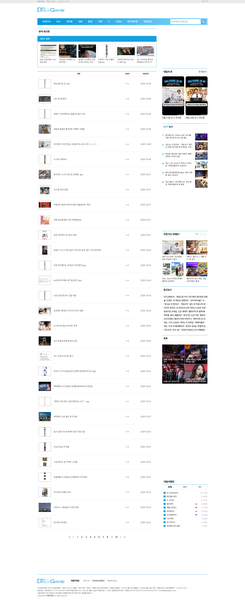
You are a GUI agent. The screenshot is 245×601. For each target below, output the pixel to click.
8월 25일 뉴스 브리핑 (171, 118)
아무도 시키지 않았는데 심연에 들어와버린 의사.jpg (75, 371)
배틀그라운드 (170, 508)
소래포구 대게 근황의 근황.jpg (106, 61)
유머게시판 (132, 22)
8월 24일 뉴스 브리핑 (195, 118)
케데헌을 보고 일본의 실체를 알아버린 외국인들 (73, 386)
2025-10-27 (146, 174)
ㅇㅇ (127, 84)
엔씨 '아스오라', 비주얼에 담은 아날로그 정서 (171, 258)
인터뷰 (69, 22)
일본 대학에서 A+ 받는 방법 (65, 235)
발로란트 (168, 504)
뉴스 (58, 22)
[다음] (120, 537)
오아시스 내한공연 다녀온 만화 (66, 507)
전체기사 (46, 22)
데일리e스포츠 (51, 1)
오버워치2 (169, 511)
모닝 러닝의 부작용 (61, 447)
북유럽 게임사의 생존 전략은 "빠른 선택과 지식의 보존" (178, 155)
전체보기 (202, 72)
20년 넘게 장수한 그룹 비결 (65, 296)
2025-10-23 (146, 356)
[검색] (203, 21)
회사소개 (205, 1)
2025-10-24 (146, 250)
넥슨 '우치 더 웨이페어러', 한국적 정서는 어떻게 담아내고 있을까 (186, 326)
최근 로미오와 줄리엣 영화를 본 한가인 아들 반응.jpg (145, 61)
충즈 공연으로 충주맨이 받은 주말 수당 (69, 432)
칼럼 (90, 22)
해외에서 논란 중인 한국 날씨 (65, 417)
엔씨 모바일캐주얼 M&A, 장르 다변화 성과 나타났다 (178, 174)
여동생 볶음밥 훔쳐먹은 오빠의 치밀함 (69, 129)
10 (116, 537)
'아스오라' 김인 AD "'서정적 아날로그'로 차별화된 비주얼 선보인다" (186, 330)
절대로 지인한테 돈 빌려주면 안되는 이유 (86, 61)
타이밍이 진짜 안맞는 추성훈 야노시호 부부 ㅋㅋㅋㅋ (75, 144)
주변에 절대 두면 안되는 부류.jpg (125, 61)
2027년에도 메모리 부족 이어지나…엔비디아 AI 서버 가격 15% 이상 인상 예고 (186, 319)
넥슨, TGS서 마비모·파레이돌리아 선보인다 (172, 280)
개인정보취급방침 (98, 581)
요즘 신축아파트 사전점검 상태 (48, 61)
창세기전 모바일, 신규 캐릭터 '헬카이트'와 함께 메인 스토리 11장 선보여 (186, 312)
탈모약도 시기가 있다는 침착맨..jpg (68, 174)
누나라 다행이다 (60, 159)
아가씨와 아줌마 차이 (62, 492)
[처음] (69, 537)
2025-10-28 (146, 84)
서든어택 (168, 519)
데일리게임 (40, 1)
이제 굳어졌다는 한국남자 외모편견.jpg (70, 265)
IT (109, 22)
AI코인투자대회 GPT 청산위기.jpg (67, 280)
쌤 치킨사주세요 (60, 523)
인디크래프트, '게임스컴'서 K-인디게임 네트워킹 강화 (186, 297)
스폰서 (118, 22)
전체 (170, 487)
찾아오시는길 (112, 581)
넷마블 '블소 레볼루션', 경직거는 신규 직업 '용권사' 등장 (186, 315)
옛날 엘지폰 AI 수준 (62, 84)
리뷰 (80, 22)
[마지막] (124, 537)
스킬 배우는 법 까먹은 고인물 (65, 462)
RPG (185, 487)
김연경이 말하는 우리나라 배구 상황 (68, 311)
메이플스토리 (170, 496)
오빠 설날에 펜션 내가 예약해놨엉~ (68, 220)
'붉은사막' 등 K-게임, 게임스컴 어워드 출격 (196, 280)
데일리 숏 (167, 72)
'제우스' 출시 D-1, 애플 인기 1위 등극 (196, 258)
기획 (100, 22)
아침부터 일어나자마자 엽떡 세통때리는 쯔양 (72, 205)
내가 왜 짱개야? (60, 99)
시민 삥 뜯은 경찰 (61, 190)
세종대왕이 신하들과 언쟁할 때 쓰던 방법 (70, 477)
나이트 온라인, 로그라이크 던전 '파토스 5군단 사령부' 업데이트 (186, 308)
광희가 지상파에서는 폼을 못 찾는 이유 (69, 114)
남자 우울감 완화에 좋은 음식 (65, 341)
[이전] (73, 537)
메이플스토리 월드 (172, 526)
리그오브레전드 (171, 493)
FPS (199, 487)
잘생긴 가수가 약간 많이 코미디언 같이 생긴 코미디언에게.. (78, 250)
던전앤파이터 (170, 515)
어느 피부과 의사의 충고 (63, 356)
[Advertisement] (185, 46)
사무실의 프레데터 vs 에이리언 (67, 61)
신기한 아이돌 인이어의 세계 (65, 326)
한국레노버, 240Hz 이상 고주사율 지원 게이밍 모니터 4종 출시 (178, 136)
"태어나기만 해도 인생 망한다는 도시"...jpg (71, 401)
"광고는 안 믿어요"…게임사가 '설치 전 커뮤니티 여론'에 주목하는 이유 (178, 146)
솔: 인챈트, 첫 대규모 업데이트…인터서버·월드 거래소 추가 (186, 300)
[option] (185, 260)
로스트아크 (169, 522)
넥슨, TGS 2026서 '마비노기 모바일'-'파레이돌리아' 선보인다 (178, 164)
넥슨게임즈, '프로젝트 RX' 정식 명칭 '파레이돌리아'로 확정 (178, 183)
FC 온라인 (169, 500)
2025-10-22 (146, 523)
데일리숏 (147, 22)
